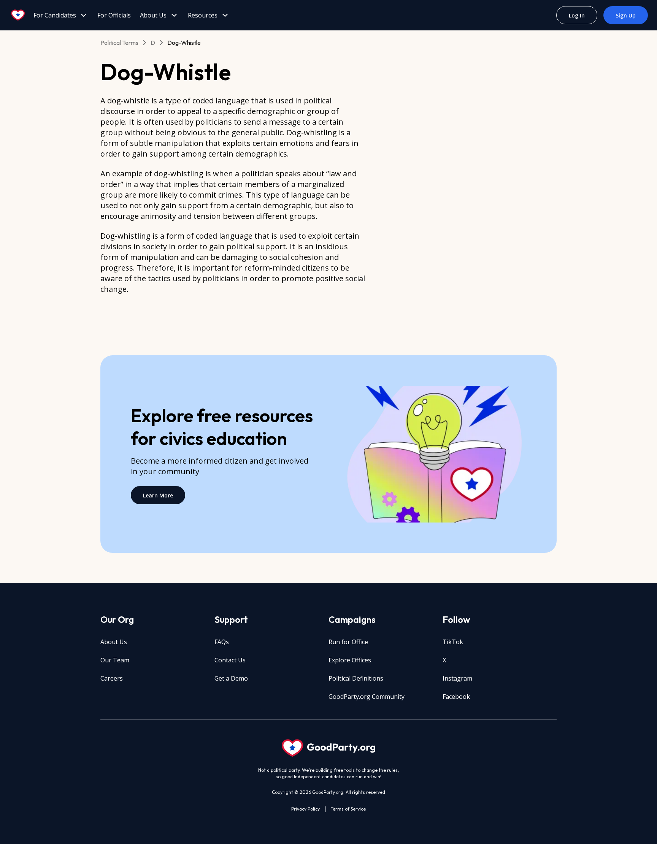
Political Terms (119, 42)
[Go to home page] (18, 15)
